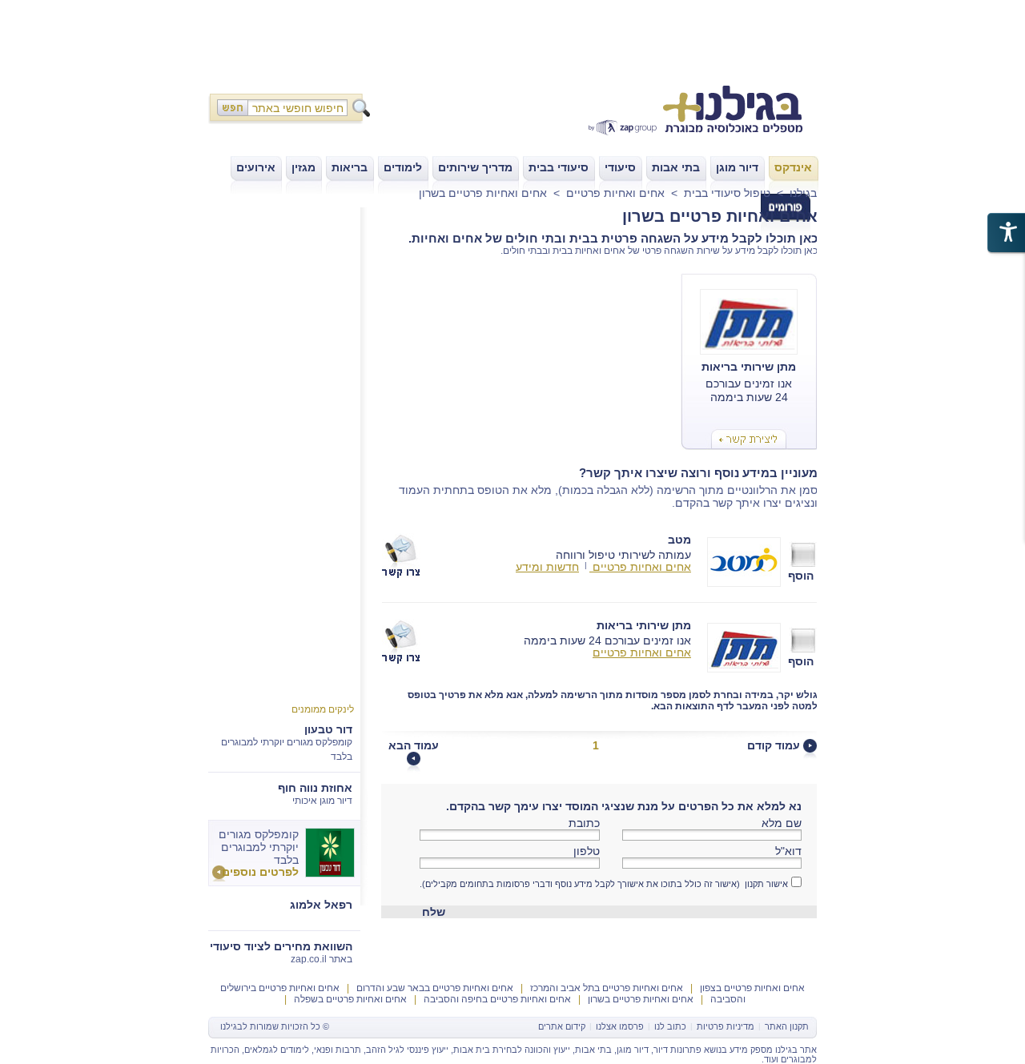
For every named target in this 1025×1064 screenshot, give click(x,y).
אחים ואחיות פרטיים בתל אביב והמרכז (605, 988)
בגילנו (803, 193)
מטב (679, 539)
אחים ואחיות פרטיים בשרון (483, 193)
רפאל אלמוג (321, 904)
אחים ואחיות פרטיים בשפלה (349, 999)
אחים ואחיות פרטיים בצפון (751, 988)
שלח (433, 911)
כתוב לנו (670, 1026)
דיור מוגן (633, 1049)
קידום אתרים (561, 1026)
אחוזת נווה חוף (315, 787)
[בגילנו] (681, 112)
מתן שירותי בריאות (644, 625)
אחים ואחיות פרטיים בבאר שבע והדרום (433, 988)
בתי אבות (593, 1049)
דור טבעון (328, 729)
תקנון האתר (787, 1026)
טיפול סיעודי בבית (727, 193)
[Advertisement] (512, 36)
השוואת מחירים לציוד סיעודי (281, 946)
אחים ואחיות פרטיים (615, 193)
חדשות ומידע (547, 566)
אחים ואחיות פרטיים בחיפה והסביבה (496, 999)
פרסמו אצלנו (620, 1026)
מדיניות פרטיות (725, 1026)
